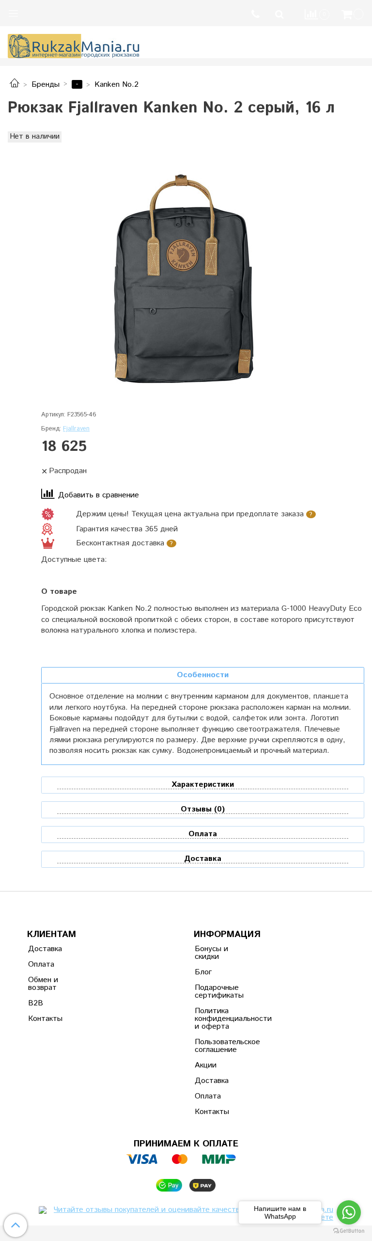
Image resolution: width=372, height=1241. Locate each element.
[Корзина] (353, 14)
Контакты (45, 1018)
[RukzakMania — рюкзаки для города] (74, 44)
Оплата (41, 964)
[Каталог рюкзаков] (14, 84)
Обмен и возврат (43, 983)
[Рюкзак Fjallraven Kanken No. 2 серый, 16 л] (186, 279)
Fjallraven (76, 428)
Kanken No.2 (116, 84)
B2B (35, 1003)
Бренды (45, 84)
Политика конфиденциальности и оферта (218, 1018)
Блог (203, 972)
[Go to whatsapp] (349, 1212)
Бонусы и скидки (211, 952)
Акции (206, 1065)
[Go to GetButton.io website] (348, 1231)
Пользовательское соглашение (218, 1045)
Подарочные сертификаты (218, 991)
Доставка (45, 949)
